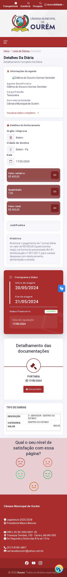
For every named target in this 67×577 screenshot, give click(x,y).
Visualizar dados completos (21, 113)
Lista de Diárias (21, 51)
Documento (34, 389)
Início (6, 51)
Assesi (21, 572)
